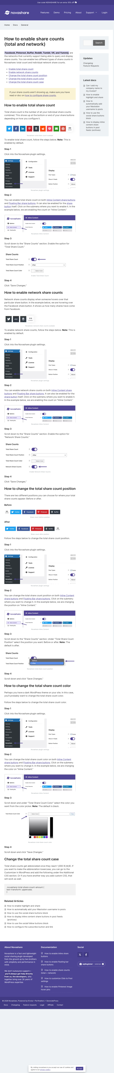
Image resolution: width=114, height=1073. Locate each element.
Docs (6, 1005)
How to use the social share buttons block (27, 913)
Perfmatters (39, 1001)
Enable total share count (21, 69)
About (78, 12)
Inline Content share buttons (61, 200)
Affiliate (51, 1005)
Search (99, 42)
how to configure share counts (40, 95)
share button (10, 397)
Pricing (67, 12)
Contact (60, 1005)
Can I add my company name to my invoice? (94, 88)
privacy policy (45, 1070)
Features (45, 12)
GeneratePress (52, 1001)
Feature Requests (91, 66)
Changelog (88, 63)
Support (90, 12)
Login (104, 12)
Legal (42, 1005)
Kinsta (30, 1001)
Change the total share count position (28, 75)
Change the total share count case (26, 82)
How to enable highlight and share (23, 906)
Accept (79, 1068)
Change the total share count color (26, 78)
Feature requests (30, 1005)
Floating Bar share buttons (22, 203)
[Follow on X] (79, 954)
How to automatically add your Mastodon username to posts (36, 909)
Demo (57, 12)
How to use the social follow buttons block (27, 923)
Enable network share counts (23, 72)
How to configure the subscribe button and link (30, 927)
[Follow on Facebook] (86, 954)
